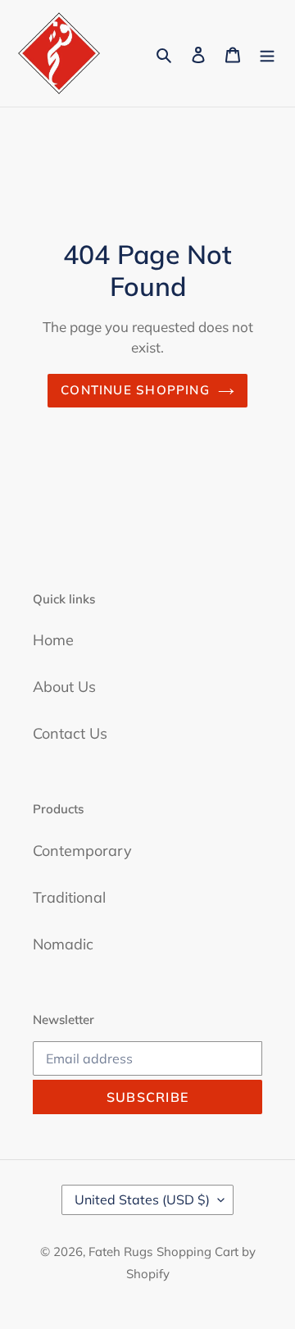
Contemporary (82, 850)
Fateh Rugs (120, 1251)
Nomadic (63, 944)
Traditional (69, 897)
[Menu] (267, 53)
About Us (64, 686)
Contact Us (70, 733)
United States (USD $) (142, 1199)
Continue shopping (135, 390)
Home (53, 639)
